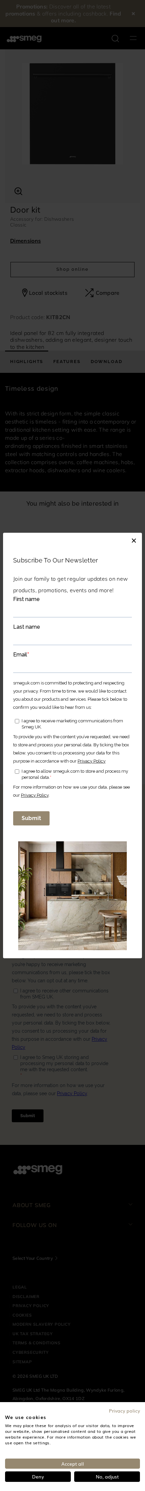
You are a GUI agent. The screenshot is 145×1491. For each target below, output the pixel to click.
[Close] (134, 539)
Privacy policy (124, 1410)
